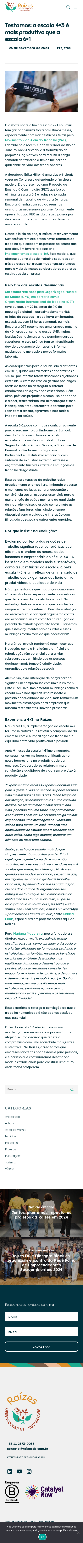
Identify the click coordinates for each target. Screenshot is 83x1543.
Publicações (13, 1156)
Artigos (9, 1123)
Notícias (10, 1136)
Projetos (64, 48)
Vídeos (9, 1169)
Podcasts (11, 1143)
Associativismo (15, 1130)
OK (42, 1537)
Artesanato (12, 1117)
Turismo (10, 1162)
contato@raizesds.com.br (27, 1449)
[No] (78, 1532)
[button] (76, 7)
